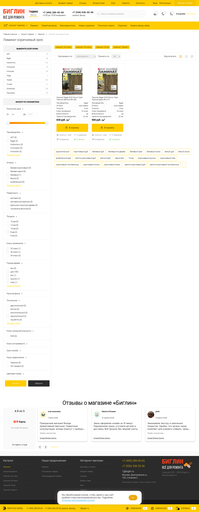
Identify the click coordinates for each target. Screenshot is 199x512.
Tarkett (9, 80)
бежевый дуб (98, 152)
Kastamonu (11, 63)
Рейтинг (33, 15)
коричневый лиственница (67, 164)
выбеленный (17, 182)
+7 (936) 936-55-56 (82, 12)
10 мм (14, 221)
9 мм (13, 236)
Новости (126, 3)
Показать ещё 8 (13, 286)
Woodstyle (11, 89)
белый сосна (184, 152)
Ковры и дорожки (86, 25)
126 (46, 89)
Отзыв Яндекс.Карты (48, 438)
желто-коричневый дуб (85, 158)
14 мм (14, 229)
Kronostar (10, 71)
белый (14, 178)
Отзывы (82, 3)
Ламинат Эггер (9, 485)
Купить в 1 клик (65, 135)
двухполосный (18, 306)
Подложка (122, 25)
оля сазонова (54, 411)
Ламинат (34, 25)
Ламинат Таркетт (10, 490)
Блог (113, 3)
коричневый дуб (81, 152)
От (8, 114)
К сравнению (82, 135)
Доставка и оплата (43, 3)
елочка (14, 309)
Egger (9, 58)
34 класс (15, 255)
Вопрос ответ (99, 3)
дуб (14, 272)
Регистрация (165, 3)
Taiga (9, 76)
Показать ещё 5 (13, 323)
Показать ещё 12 (14, 185)
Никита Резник (109, 411)
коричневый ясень (112, 164)
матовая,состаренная (21, 202)
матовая (15, 198)
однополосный (18, 316)
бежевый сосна (153, 152)
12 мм (14, 225)
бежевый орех (136, 152)
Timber (9, 84)
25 (47, 93)
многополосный (18, 313)
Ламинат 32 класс (10, 476)
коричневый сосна (91, 164)
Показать (15, 383)
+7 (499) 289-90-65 (53, 12)
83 (47, 71)
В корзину (74, 127)
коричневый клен (167, 158)
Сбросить (39, 383)
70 (47, 54)
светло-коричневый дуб (135, 164)
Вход (155, 3)
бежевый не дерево (116, 152)
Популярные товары (50, 471)
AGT (8, 54)
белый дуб (169, 152)
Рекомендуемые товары (52, 476)
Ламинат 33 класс (10, 481)
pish (158, 411)
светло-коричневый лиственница (164, 164)
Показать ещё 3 (13, 155)
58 (47, 58)
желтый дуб (105, 158)
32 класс (15, 248)
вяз (13, 268)
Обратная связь (15, 508)
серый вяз (119, 158)
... (184, 164)
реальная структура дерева (24, 205)
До (24, 114)
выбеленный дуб (63, 158)
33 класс (15, 252)
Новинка (15, 362)
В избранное (64, 139)
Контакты (140, 3)
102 (46, 80)
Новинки (45, 467)
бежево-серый (18, 171)
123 (46, 63)
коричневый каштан (147, 158)
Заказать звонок (185, 3)
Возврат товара (65, 3)
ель (13, 275)
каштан (15, 279)
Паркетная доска (49, 25)
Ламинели (11, 93)
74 (47, 67)
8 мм (13, 232)
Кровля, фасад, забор (140, 25)
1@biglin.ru (128, 471)
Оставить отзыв (19, 444)
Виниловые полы (67, 25)
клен (13, 282)
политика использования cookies (78, 500)
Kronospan (11, 67)
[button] (40, 447)
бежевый (15, 175)
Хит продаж (17, 366)
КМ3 (13, 336)
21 (47, 84)
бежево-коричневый (20, 168)
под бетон (16, 320)
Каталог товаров (17, 25)
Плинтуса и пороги (106, 25)
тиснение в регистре (20, 209)
